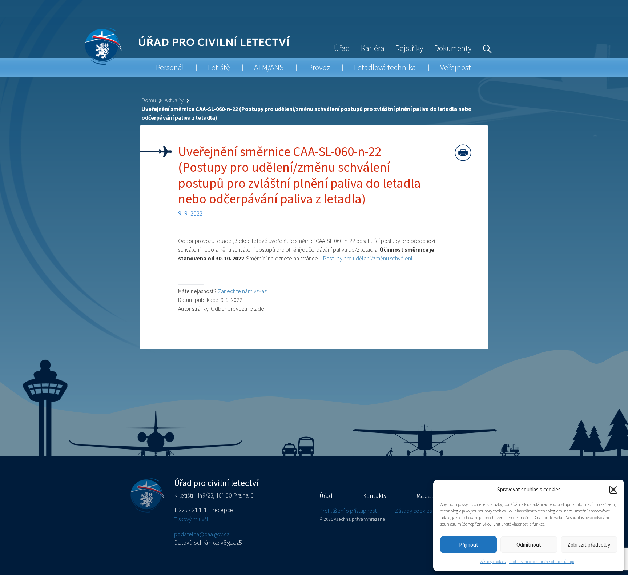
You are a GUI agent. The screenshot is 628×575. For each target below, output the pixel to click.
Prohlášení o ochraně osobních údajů (541, 561)
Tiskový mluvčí (191, 519)
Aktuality (174, 100)
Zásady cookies (493, 561)
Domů (148, 100)
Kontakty (374, 495)
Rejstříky (409, 48)
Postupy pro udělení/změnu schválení (367, 258)
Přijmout (468, 544)
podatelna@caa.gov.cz (201, 534)
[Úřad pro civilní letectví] (103, 46)
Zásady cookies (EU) (418, 510)
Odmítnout (528, 544)
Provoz (319, 67)
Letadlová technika (385, 67)
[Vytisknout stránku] (463, 153)
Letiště (219, 67)
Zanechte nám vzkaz (242, 291)
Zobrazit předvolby (588, 544)
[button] (613, 489)
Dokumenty (453, 48)
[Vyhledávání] (485, 48)
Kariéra (373, 48)
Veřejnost (455, 67)
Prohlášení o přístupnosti (348, 510)
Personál (170, 67)
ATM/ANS (269, 67)
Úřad (342, 48)
